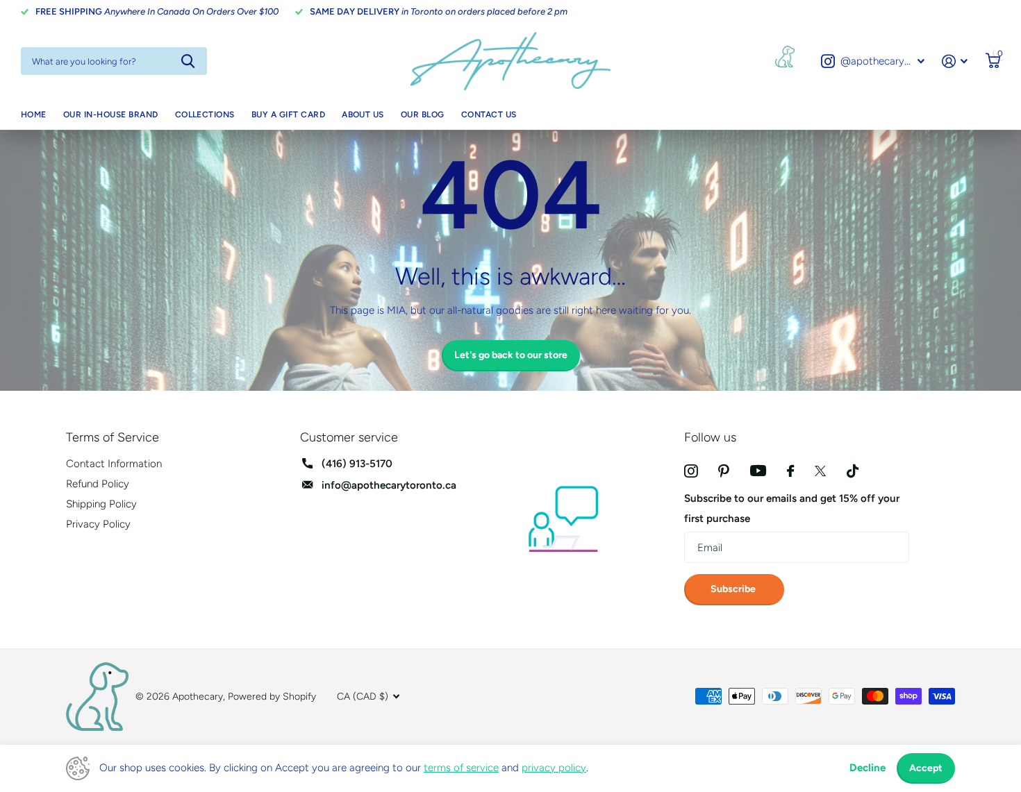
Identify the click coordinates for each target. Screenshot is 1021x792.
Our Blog (423, 114)
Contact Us (489, 114)
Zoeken (188, 61)
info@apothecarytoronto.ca (389, 485)
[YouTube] (758, 470)
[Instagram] (690, 471)
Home (34, 114)
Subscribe (734, 589)
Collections (205, 114)
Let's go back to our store (510, 355)
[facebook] (790, 471)
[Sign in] (955, 61)
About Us (363, 114)
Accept (926, 768)
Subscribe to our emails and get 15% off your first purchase (791, 508)
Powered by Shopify (272, 696)
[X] (820, 471)
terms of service (461, 767)
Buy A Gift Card (288, 114)
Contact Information (114, 463)
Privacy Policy (98, 524)
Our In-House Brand (110, 114)
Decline (867, 767)
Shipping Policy (101, 504)
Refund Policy (97, 484)
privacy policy (554, 767)
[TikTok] (852, 471)
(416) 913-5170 (357, 463)
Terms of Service (112, 437)
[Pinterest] (723, 471)
